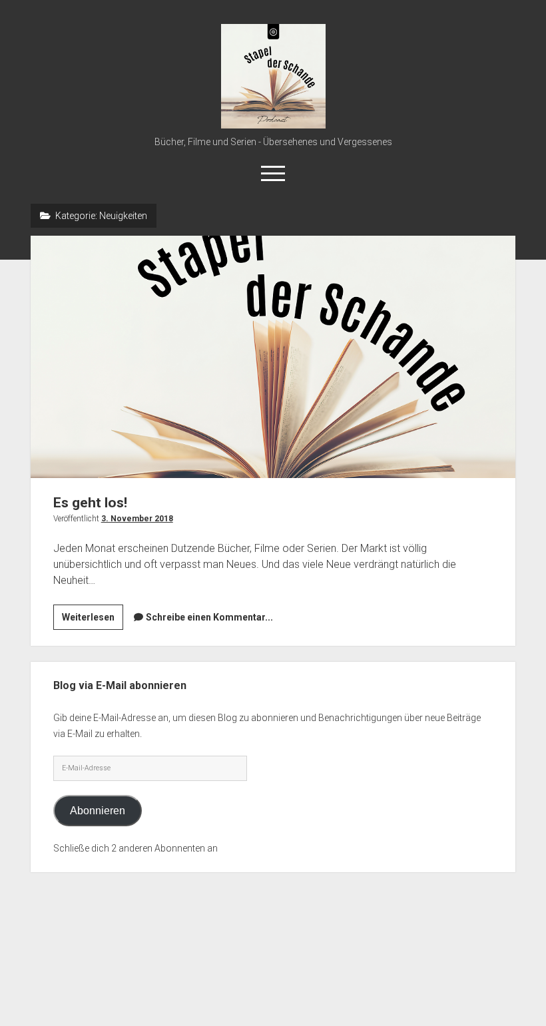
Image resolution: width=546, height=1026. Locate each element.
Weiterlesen (92, 620)
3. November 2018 (137, 518)
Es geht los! (273, 357)
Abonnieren (97, 810)
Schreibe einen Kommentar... (209, 617)
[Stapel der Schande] (273, 124)
